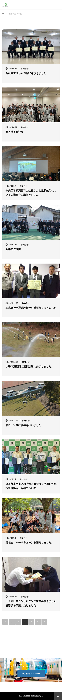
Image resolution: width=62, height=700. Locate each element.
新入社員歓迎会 (14, 132)
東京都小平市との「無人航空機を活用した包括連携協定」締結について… (31, 486)
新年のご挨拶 (13, 249)
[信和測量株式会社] (5, 5)
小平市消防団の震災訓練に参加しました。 (30, 366)
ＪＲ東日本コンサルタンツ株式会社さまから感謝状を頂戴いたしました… (31, 603)
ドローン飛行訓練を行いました (23, 425)
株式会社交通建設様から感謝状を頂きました (31, 307)
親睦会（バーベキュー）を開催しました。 (30, 542)
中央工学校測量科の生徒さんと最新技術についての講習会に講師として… (31, 192)
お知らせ (24, 68)
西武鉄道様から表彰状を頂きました (26, 73)
